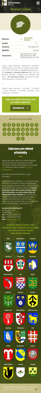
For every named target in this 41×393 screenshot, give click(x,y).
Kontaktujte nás (18, 108)
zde (3, 167)
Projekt (14, 3)
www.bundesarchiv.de (13, 219)
